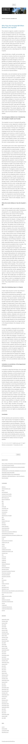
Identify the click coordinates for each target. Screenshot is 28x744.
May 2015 (4, 669)
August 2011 (4, 696)
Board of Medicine (6, 499)
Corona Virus (5, 510)
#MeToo (4, 487)
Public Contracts (5, 583)
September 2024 (5, 619)
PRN (3, 581)
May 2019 (4, 651)
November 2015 (5, 659)
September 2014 (5, 680)
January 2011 (4, 702)
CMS (3, 504)
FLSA (3, 539)
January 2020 (4, 648)
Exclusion (4, 524)
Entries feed (4, 728)
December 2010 (5, 703)
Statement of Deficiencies (7, 601)
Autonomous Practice (6, 496)
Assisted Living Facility (7, 494)
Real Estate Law (5, 587)
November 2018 (5, 655)
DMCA (3, 519)
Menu (14, 4)
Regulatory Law (5, 589)
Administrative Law (6, 488)
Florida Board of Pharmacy (8, 533)
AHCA (3, 490)
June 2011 (4, 698)
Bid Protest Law (5, 497)
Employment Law (6, 521)
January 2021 (4, 639)
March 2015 (4, 673)
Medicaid (4, 562)
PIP (2, 578)
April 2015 (4, 671)
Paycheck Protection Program (8, 571)
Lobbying (4, 560)
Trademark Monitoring (7, 607)
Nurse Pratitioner (5, 567)
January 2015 (4, 676)
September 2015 (5, 662)
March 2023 (4, 628)
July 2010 (4, 709)
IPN (2, 555)
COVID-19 (4, 513)
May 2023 (4, 624)
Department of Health (7, 515)
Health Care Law (16, 443)
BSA (3, 501)
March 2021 (4, 635)
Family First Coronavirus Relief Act (9, 531)
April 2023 (4, 626)
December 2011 (5, 689)
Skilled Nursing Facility (7, 596)
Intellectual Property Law (7, 551)
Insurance (4, 547)
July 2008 (4, 718)
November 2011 (5, 691)
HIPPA (3, 546)
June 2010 (4, 710)
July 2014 (4, 684)
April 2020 (4, 644)
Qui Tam (4, 585)
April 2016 (4, 657)
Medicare (4, 565)
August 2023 (4, 623)
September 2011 (5, 694)
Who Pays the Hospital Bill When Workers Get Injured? (13, 26)
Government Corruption (7, 540)
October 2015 (5, 660)
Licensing (4, 558)
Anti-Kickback (5, 492)
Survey (3, 603)
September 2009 (5, 714)
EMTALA (3, 522)
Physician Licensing (6, 576)
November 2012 (5, 687)
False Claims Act (5, 530)
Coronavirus (4, 512)
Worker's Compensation (7, 444)
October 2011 (5, 693)
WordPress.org (5, 732)
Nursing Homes (5, 569)
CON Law (4, 506)
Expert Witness (5, 526)
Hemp (3, 544)
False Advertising (5, 528)
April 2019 (4, 653)
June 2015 (4, 667)
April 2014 (4, 685)
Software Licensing (6, 599)
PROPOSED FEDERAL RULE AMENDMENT (11, 474)
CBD (3, 503)
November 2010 (5, 705)
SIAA (3, 594)
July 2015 (4, 666)
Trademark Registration (7, 608)
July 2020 (4, 642)
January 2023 (4, 630)
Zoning (3, 610)
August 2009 (4, 716)
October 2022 (5, 632)
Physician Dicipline (6, 574)
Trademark (4, 605)
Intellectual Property (6, 549)
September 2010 (5, 707)
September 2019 (5, 650)
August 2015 (4, 664)
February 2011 (5, 700)
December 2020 (5, 641)
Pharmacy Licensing (6, 573)
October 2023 (5, 621)
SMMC (3, 598)
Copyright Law (5, 508)
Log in (3, 727)
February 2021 (5, 637)
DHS (3, 517)
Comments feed (5, 730)
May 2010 (4, 712)
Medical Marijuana (6, 564)
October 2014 (5, 678)
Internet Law (4, 553)
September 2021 (5, 633)
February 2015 (5, 675)
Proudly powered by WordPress (8, 741)
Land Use (4, 556)
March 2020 (4, 646)
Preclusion (4, 580)
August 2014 (4, 682)
